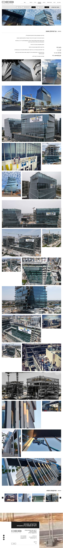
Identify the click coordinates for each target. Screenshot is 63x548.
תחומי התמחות (49, 2)
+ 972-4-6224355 (23, 537)
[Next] (2, 497)
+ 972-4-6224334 (23, 536)
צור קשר (31, 2)
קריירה (35, 2)
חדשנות (44, 2)
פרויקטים (39, 2)
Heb (24, 2)
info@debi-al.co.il (23, 538)
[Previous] (60, 497)
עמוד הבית (58, 2)
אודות (54, 2)
